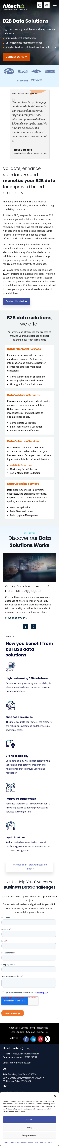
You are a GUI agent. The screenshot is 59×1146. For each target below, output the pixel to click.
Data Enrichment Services (24, 349)
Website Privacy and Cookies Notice (41, 1142)
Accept (29, 1119)
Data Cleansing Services (23, 484)
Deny (29, 1127)
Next (33, 626)
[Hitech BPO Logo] (15, 3)
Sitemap (30, 1032)
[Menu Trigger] (54, 5)
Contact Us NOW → (16, 301)
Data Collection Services (23, 441)
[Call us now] (39, 5)
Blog (32, 1027)
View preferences (30, 1135)
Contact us (42, 1032)
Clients (24, 1027)
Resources (42, 1027)
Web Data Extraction (21, 465)
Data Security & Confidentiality (15, 1142)
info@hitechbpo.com (20, 1062)
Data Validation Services (23, 395)
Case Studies (17, 1032)
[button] (54, 1095)
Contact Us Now (16, 57)
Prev (25, 626)
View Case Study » (16, 617)
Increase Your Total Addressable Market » (29, 866)
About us (13, 1027)
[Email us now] (47, 5)
